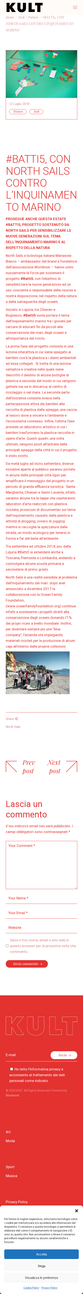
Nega (41, 1266)
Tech (36, 111)
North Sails (13, 727)
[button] (76, 1211)
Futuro (18, 111)
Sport (10, 1167)
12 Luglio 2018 (19, 104)
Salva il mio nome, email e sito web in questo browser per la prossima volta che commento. (43, 946)
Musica (11, 1176)
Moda (10, 1141)
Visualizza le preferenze (41, 1277)
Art (8, 1132)
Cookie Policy (31, 1287)
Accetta (41, 1254)
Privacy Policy (49, 1287)
